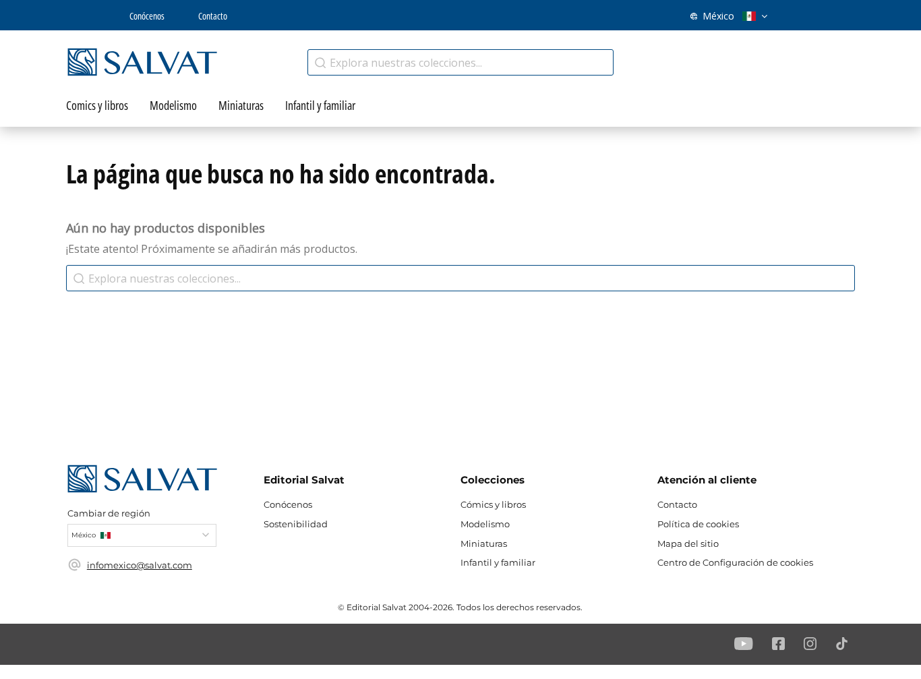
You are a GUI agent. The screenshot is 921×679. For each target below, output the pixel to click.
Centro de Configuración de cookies (735, 562)
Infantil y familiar (497, 562)
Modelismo (485, 524)
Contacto (212, 15)
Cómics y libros (493, 504)
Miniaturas (483, 543)
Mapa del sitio (688, 543)
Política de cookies (698, 524)
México (718, 15)
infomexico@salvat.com (139, 565)
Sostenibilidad (296, 524)
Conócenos (147, 15)
